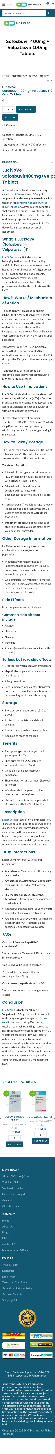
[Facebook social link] (12, 150)
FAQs (5, 1238)
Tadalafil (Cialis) (11, 1182)
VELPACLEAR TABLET (40, 1117)
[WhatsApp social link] (31, 150)
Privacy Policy (10, 1264)
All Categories (10, 1206)
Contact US (8, 1244)
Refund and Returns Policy (17, 1288)
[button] (14, 1144)
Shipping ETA (9, 1300)
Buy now (10, 117)
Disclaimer (8, 1270)
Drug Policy (9, 1276)
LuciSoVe (7, 257)
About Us (7, 1226)
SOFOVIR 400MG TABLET (14, 1118)
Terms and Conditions (15, 1282)
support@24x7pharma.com (31, 1375)
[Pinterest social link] (24, 150)
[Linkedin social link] (27, 150)
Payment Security (12, 1294)
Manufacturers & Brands (16, 1250)
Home (5, 75)
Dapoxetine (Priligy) (13, 1194)
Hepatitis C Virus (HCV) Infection (30, 75)
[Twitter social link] (16, 150)
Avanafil (7, 1200)
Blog (5, 1232)
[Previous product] (45, 80)
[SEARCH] (49, 13)
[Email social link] (20, 150)
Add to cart (26, 109)
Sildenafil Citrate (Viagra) (16, 1176)
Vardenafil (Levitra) (13, 1188)
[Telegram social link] (35, 150)
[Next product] (51, 80)
